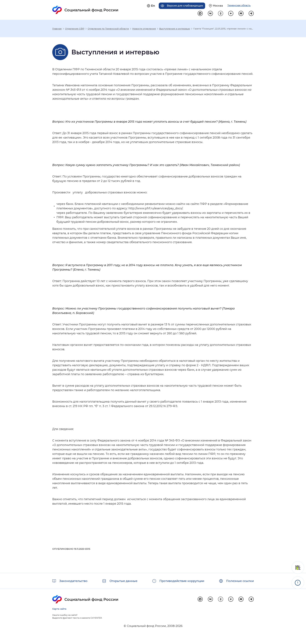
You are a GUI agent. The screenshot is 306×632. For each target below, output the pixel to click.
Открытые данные (123, 581)
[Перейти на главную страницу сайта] (85, 10)
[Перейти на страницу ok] (220, 13)
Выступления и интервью (174, 28)
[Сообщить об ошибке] (297, 582)
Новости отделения (144, 28)
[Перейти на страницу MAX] (200, 13)
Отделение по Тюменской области (108, 28)
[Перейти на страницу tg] (251, 13)
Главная (57, 28)
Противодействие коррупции (181, 581)
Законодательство (73, 581)
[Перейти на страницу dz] (230, 13)
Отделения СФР (74, 28)
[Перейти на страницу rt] (241, 13)
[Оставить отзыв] (297, 567)
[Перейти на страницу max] (200, 599)
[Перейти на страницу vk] (210, 13)
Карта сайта (59, 608)
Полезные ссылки (240, 581)
